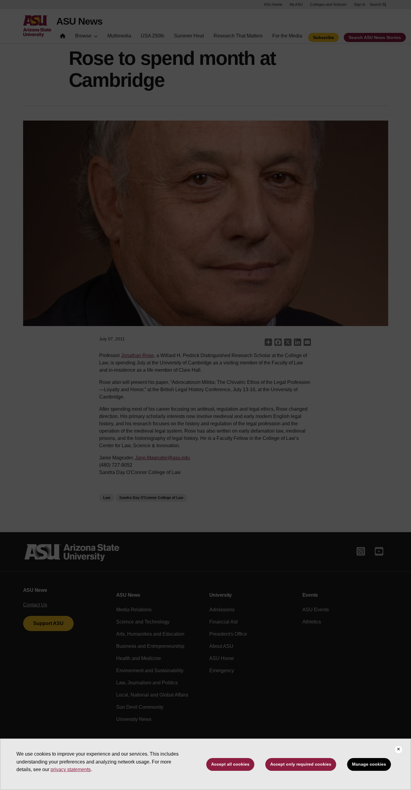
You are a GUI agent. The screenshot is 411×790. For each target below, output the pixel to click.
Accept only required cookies (300, 764)
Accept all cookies (230, 764)
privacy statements (71, 769)
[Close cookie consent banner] (398, 749)
